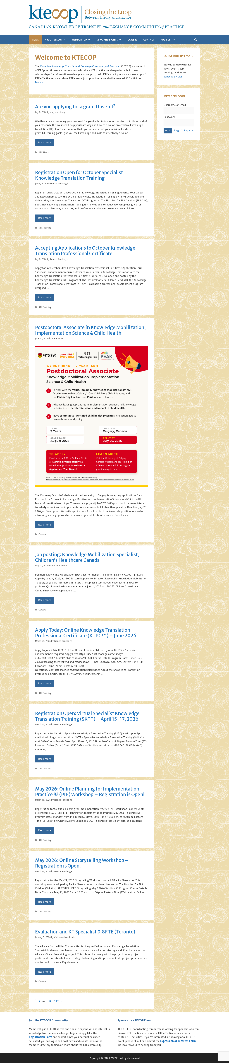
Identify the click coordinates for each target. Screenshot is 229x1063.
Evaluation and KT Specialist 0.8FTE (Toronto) (85, 932)
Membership (79, 39)
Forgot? (178, 130)
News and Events (107, 39)
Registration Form (40, 1037)
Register (189, 130)
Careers (132, 39)
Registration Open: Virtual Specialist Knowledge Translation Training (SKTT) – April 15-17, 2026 (87, 716)
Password (169, 116)
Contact (149, 39)
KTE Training (44, 228)
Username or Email (175, 104)
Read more (44, 142)
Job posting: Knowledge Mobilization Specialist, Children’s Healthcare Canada (87, 557)
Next (58, 1000)
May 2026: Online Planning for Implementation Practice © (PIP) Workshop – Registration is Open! (90, 791)
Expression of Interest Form (178, 1041)
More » (39, 82)
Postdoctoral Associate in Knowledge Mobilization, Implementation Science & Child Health (90, 330)
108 (49, 1000)
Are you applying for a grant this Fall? (75, 107)
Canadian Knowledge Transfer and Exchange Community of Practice (79, 66)
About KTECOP (53, 39)
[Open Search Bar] (195, 39)
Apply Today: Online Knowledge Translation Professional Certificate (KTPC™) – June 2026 (85, 633)
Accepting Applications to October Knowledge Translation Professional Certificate (85, 250)
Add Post (166, 39)
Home (35, 39)
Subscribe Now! (173, 76)
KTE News (43, 152)
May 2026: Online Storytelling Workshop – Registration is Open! (82, 863)
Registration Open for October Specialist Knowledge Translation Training (79, 175)
